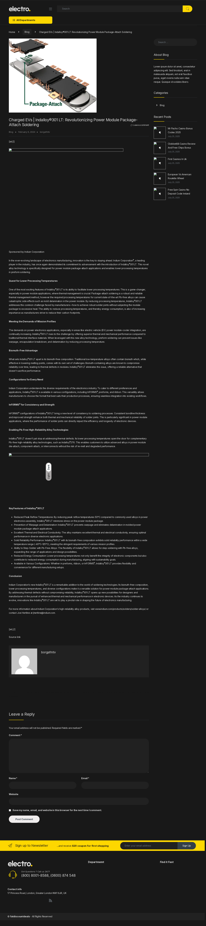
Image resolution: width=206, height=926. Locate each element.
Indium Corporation (123, 260)
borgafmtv (45, 132)
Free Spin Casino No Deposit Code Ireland (179, 191)
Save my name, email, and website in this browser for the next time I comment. (57, 810)
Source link (14, 637)
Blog (27, 31)
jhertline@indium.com (44, 612)
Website (13, 794)
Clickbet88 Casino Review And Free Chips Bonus (181, 145)
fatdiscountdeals (20, 916)
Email (85, 778)
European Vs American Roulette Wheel (179, 176)
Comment (15, 735)
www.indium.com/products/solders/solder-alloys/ (120, 609)
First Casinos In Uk (177, 159)
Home (12, 31)
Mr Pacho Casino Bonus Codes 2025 (180, 130)
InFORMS (14, 413)
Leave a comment (141, 125)
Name (13, 778)
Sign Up (187, 845)
